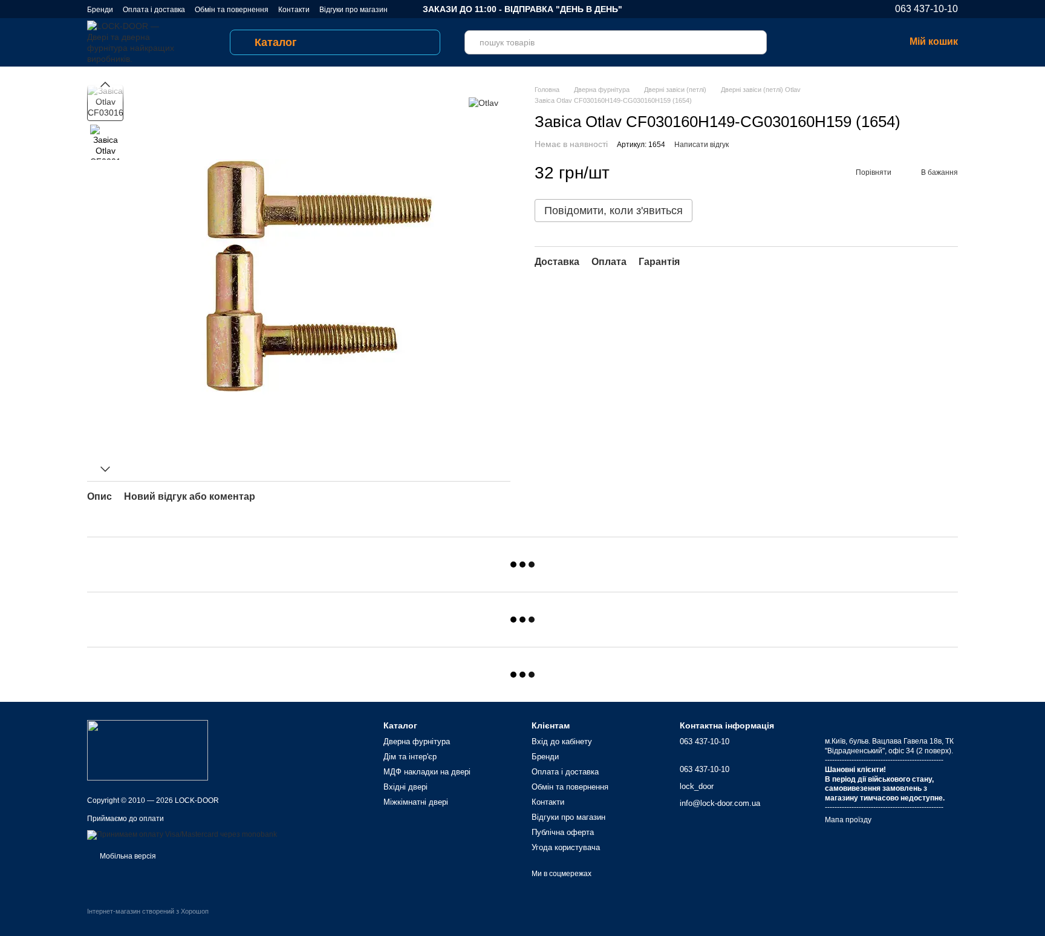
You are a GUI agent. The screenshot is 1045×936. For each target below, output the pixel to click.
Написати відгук (701, 144)
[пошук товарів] (755, 42)
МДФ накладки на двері (426, 771)
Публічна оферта (563, 832)
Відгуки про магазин (353, 9)
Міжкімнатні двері (415, 802)
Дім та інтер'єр (410, 756)
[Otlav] (483, 102)
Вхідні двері (405, 786)
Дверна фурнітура (416, 741)
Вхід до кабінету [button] (562, 741)
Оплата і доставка (154, 9)
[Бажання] (832, 42)
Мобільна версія (127, 856)
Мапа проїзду (848, 820)
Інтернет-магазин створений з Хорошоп (148, 911)
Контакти (294, 9)
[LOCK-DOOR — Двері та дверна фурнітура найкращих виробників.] (147, 749)
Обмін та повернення (232, 9)
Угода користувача (566, 847)
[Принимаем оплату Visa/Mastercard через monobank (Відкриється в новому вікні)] (182, 834)
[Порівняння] (800, 42)
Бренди (100, 9)
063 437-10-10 (926, 9)
